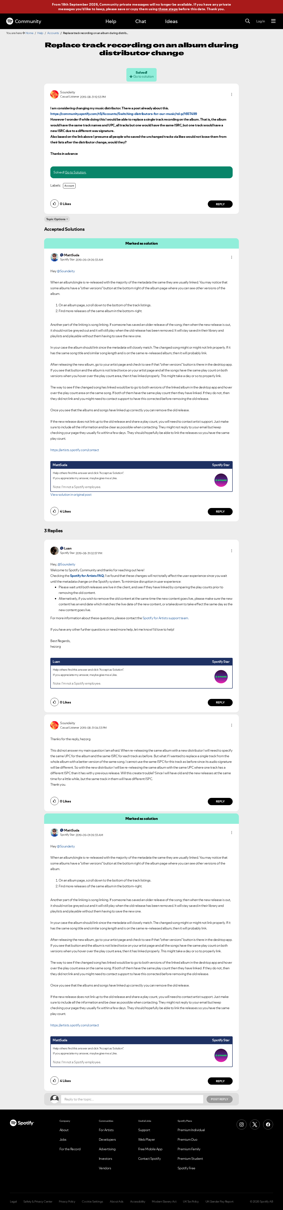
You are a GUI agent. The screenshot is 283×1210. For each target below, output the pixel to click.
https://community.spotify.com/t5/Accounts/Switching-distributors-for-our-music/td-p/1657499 (123, 113)
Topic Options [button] (55, 219)
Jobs (63, 1139)
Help (110, 21)
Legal (13, 1201)
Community (28, 21)
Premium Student (190, 1158)
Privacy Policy (67, 1201)
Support (144, 1130)
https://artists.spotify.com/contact (74, 450)
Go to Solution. (75, 172)
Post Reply (219, 1099)
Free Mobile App (150, 1149)
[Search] (247, 21)
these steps (168, 9)
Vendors (105, 1168)
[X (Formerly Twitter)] (255, 1124)
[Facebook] (268, 1124)
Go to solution (143, 76)
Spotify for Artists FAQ (87, 575)
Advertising (107, 1149)
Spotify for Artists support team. (166, 618)
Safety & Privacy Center (37, 1201)
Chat (140, 21)
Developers (107, 1139)
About (64, 1130)
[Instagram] (242, 1124)
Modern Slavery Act (164, 1201)
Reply (220, 204)
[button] (232, 94)
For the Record (70, 1149)
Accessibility (137, 1201)
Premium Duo (187, 1139)
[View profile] (54, 94)
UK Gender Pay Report (219, 1201)
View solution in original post (70, 494)
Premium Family (189, 1149)
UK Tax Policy (191, 1201)
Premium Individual (191, 1130)
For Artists (106, 1130)
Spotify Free (186, 1168)
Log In (260, 21)
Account (69, 185)
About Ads (116, 1201)
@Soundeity (66, 271)
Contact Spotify (149, 1158)
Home (29, 33)
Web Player (146, 1139)
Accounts (53, 33)
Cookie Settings (92, 1201)
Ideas (171, 21)
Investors (105, 1158)
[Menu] (273, 21)
